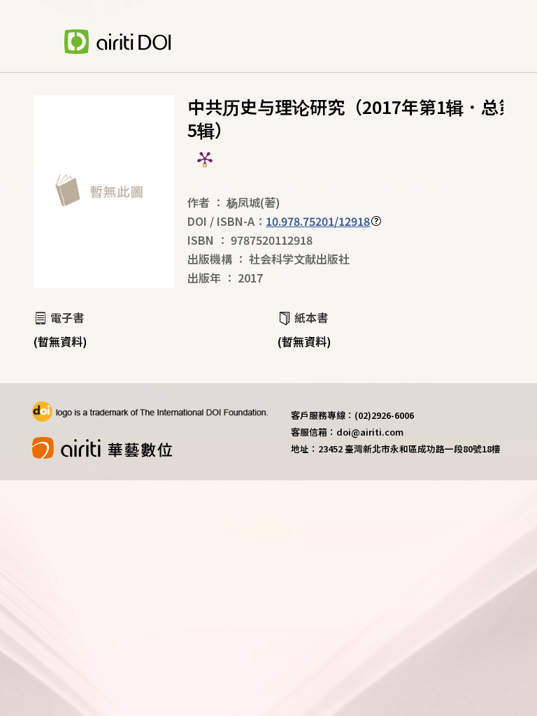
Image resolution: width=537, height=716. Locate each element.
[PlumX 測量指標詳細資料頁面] (204, 158)
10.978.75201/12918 (318, 221)
